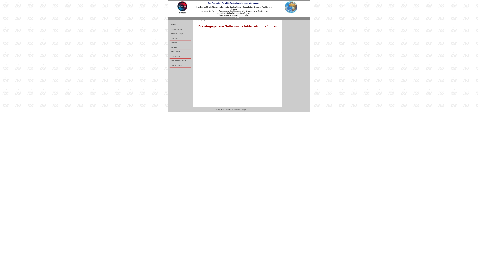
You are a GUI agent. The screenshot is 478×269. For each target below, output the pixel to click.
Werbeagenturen (176, 29)
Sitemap (243, 17)
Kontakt (237, 17)
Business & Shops (177, 34)
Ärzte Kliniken (175, 52)
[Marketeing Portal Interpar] (182, 6)
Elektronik (174, 38)
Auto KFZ (174, 47)
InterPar (173, 25)
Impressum (223, 17)
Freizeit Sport (175, 56)
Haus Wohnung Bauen (178, 61)
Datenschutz (230, 17)
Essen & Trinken (176, 65)
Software (174, 43)
